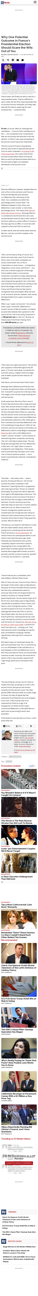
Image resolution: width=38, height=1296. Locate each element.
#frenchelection (24, 335)
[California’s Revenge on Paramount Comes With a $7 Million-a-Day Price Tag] (19, 1081)
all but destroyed (22, 533)
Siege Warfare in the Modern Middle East (19, 1247)
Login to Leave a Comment (19, 1163)
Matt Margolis (6, 972)
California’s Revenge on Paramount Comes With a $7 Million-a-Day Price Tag (18, 1096)
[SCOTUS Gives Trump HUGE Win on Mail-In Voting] (19, 986)
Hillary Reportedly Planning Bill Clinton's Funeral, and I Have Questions (16, 1129)
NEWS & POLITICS (15, 756)
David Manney (6, 1034)
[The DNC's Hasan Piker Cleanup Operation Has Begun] (19, 1017)
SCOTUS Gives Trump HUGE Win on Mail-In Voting (18, 999)
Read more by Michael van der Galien (24, 751)
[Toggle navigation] (35, 2)
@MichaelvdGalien (25, 746)
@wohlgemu (21, 333)
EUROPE (8, 761)
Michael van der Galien (9, 54)
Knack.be (4, 433)
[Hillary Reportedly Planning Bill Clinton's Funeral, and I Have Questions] (19, 1114)
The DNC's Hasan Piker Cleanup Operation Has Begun (17, 1030)
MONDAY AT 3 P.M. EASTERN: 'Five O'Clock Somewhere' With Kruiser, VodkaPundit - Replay (19, 1259)
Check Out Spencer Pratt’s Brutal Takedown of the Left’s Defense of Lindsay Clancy (18, 967)
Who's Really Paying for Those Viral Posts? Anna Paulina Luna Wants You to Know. (18, 1062)
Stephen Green (6, 1100)
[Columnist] (7, 735)
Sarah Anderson (6, 1067)
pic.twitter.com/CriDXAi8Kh (19, 338)
